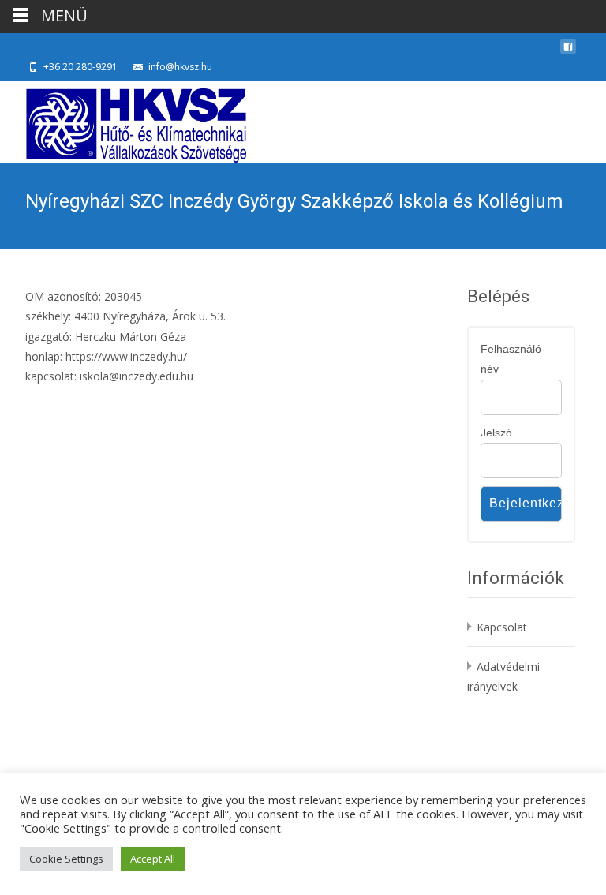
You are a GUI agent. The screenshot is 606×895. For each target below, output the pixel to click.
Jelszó (496, 432)
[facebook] (568, 50)
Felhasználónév (513, 359)
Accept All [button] (152, 859)
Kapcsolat (502, 627)
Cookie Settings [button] (66, 859)
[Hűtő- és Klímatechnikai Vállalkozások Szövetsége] (123, 122)
